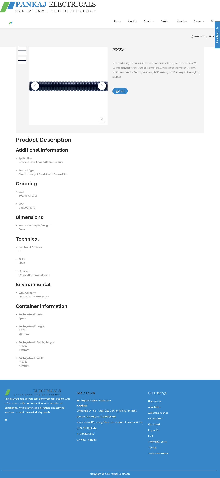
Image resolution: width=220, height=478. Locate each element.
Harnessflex (154, 401)
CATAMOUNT (155, 418)
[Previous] (35, 86)
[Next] (102, 86)
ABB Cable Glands (158, 412)
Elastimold (154, 424)
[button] (212, 21)
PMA (150, 436)
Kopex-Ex (153, 430)
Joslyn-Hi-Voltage (158, 453)
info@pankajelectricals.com (95, 400)
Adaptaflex (154, 407)
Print (121, 91)
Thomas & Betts (157, 441)
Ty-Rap (152, 447)
